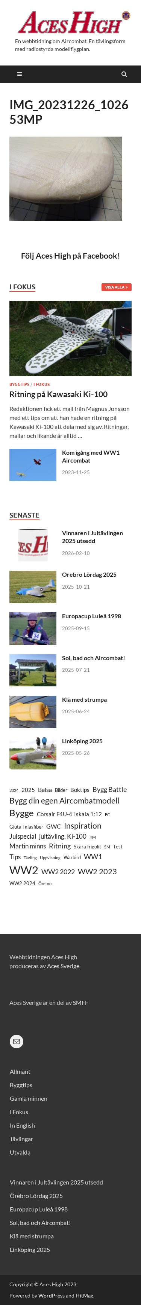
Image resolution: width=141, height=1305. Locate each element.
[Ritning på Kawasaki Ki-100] (70, 305)
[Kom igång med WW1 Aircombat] (32, 453)
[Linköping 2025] (32, 741)
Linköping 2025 (82, 740)
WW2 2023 (97, 871)
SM (107, 846)
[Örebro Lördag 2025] (32, 575)
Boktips (79, 790)
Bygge (21, 813)
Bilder (61, 790)
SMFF (80, 1002)
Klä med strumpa (84, 699)
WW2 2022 (58, 872)
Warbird (72, 857)
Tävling (30, 857)
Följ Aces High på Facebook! (70, 255)
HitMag (84, 1295)
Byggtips (19, 384)
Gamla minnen (28, 1098)
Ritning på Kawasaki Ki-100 (58, 394)
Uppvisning (50, 857)
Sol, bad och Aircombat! (93, 657)
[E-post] (16, 1041)
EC (107, 814)
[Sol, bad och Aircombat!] (32, 658)
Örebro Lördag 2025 (89, 574)
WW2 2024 (22, 883)
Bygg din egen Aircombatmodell (64, 800)
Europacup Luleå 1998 (91, 615)
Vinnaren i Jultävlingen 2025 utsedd (92, 536)
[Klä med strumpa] (32, 700)
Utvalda (20, 1152)
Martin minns (27, 846)
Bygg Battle (109, 789)
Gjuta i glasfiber (26, 827)
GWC (53, 826)
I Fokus (41, 384)
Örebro (45, 883)
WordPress (51, 1295)
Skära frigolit (87, 847)
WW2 (23, 869)
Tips (15, 857)
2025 (28, 790)
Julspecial (22, 836)
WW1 (93, 856)
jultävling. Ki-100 (62, 836)
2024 (13, 790)
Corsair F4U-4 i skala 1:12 (69, 814)
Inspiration (83, 825)
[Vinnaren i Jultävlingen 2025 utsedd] (32, 533)
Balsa (45, 789)
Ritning (60, 846)
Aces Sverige (63, 965)
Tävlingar (21, 1138)
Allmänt (20, 1071)
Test (118, 847)
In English (22, 1125)
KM (92, 837)
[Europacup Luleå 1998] (32, 616)
